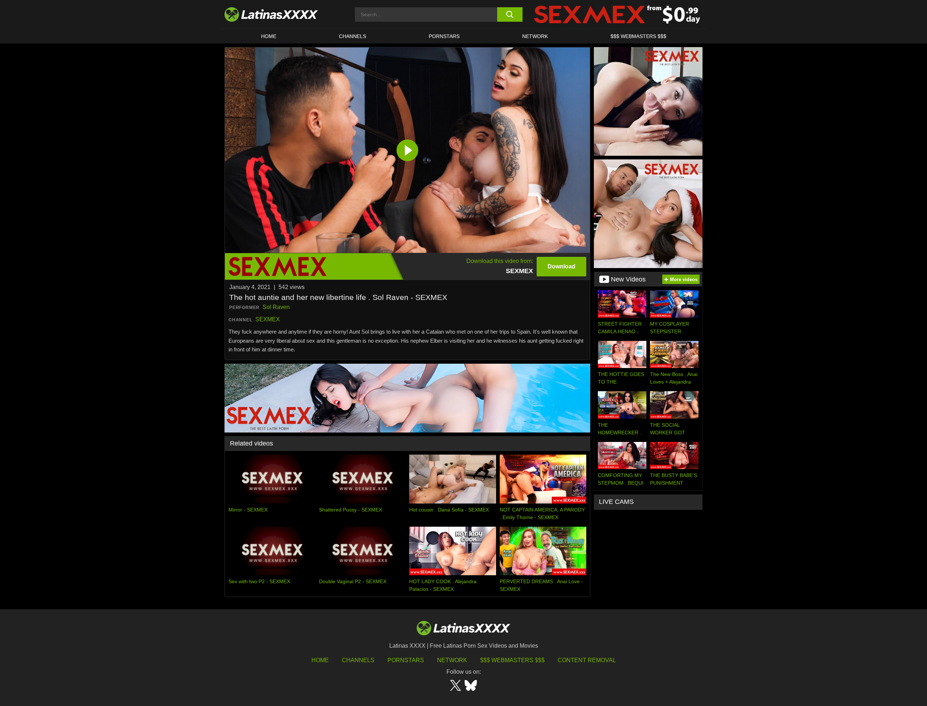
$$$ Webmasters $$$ (512, 660)
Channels (358, 660)
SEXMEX (267, 319)
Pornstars (444, 36)
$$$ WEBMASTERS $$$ (638, 36)
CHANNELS (352, 36)
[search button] (509, 14)
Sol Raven (276, 307)
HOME (268, 36)
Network (535, 36)
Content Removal (587, 660)
